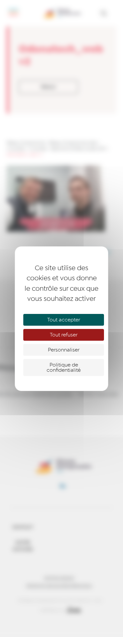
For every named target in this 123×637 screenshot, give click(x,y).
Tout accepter (63, 320)
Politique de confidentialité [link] (64, 367)
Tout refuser (63, 335)
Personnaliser (63, 350)
